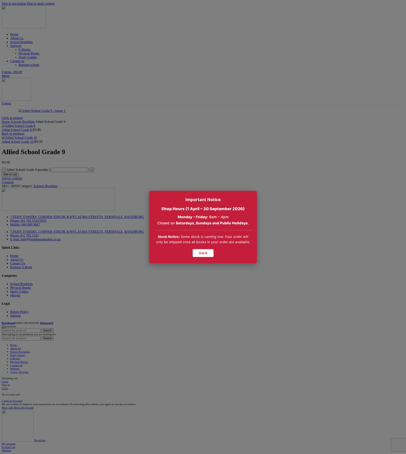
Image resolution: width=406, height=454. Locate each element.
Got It (203, 253)
